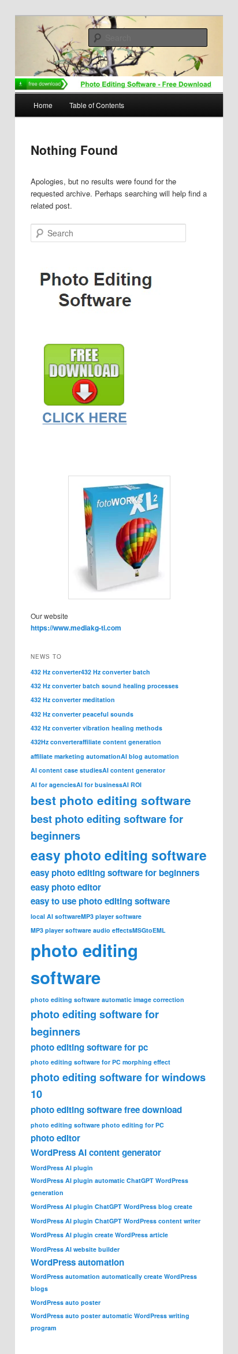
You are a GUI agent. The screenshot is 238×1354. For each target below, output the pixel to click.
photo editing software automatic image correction (107, 999)
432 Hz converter (56, 671)
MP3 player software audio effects (81, 930)
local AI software (56, 916)
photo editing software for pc (89, 1047)
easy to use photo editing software (100, 901)
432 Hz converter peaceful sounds (82, 714)
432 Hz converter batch (115, 671)
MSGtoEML (149, 930)
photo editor (55, 1138)
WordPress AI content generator (96, 1152)
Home (43, 105)
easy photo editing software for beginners (115, 872)
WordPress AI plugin (62, 1167)
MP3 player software (111, 916)
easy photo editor (66, 887)
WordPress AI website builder (75, 1249)
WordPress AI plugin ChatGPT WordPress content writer (115, 1220)
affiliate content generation (120, 741)
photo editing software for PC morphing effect (100, 1062)
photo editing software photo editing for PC (97, 1125)
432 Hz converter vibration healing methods (96, 728)
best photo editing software (111, 800)
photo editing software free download (106, 1109)
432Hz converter (55, 741)
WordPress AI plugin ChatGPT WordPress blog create (111, 1206)
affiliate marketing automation (76, 756)
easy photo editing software (119, 855)
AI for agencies (53, 784)
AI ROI (132, 784)
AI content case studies (66, 770)
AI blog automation (150, 756)
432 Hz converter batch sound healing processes (104, 685)
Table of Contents (96, 105)
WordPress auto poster (66, 1302)
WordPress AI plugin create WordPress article (99, 1234)
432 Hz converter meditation (73, 699)
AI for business (99, 784)
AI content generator (133, 770)
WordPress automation (77, 1262)
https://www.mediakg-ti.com (76, 627)
